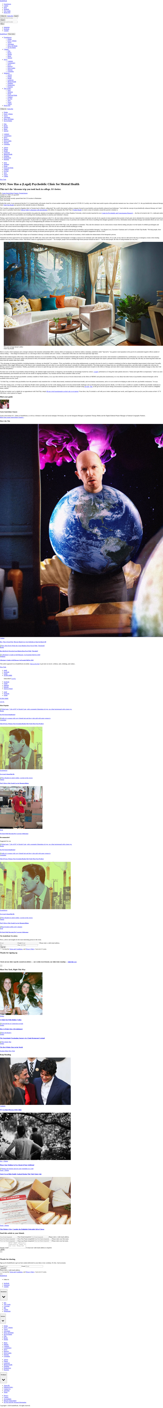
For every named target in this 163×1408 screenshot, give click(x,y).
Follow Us (3, 16)
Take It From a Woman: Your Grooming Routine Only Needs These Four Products (22, 723)
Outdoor (10, 97)
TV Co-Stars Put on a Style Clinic (11, 1110)
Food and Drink (12, 95)
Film (9, 51)
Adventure (11, 44)
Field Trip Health (9, 205)
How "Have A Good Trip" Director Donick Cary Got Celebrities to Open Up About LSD (23, 642)
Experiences (7, 4)
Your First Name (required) (26, 1239)
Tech (9, 100)
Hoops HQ (7, 12)
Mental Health (12, 81)
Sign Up (3, 947)
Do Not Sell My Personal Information (15, 1402)
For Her (10, 99)
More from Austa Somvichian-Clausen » (12, 417)
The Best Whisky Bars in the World (11, 1047)
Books (9, 53)
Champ (6, 1309)
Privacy (6, 1395)
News (9, 64)
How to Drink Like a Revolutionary (11, 1029)
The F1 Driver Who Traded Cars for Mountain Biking (14, 783)
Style (5, 7)
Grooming (11, 71)
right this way (72, 962)
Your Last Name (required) (26, 1241)
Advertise (7, 1390)
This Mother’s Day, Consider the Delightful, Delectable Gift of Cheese (22, 1229)
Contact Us (7, 1389)
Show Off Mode (12, 46)
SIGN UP (3, 1268)
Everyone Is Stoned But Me (7, 774)
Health (10, 78)
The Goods (7, 11)
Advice (10, 75)
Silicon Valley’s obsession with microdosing (34, 210)
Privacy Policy (30, 949)
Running (10, 87)
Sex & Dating (12, 47)
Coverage (7, 1306)
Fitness (10, 76)
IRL (5, 1308)
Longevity (11, 80)
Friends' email (4, 1248)
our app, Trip (88, 386)
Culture (6, 6)
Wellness (6, 9)
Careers (6, 1397)
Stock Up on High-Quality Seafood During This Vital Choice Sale (21, 1174)
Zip (19, 945)
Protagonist (7, 1311)
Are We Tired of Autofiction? (7, 714)
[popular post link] (36, 709)
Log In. (13, 678)
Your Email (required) (24, 1237)
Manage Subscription (10, 1400)
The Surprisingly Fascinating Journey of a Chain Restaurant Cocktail (22, 1038)
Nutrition (10, 83)
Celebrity (10, 61)
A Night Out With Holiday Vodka (10, 1020)
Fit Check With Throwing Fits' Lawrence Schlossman (14, 833)
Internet (10, 58)
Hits (5, 1303)
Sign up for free (34, 664)
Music (9, 56)
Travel (9, 42)
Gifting (10, 104)
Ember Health (77, 210)
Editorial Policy (8, 1387)
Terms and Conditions (16, 949)
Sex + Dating (4, 1161)
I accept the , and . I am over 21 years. (24, 949)
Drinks (10, 39)
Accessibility (7, 1399)
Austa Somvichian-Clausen (10, 193)
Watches (10, 70)
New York (3, 179)
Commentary (11, 63)
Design (10, 54)
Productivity (11, 85)
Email (19, 943)
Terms (5, 1392)
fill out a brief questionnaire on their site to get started (62, 391)
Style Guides (11, 68)
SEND (2, 1249)
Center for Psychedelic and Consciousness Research (117, 213)
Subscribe (10, 16)
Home (9, 93)
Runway (10, 66)
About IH (7, 1385)
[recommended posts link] (21, 1014)
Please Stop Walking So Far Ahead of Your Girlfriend (17, 1165)
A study (96, 372)
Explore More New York (7, 1051)
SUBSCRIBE (8, 675)
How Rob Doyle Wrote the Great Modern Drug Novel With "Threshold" (19, 651)
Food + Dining (12, 41)
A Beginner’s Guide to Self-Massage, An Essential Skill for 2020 (16, 660)
